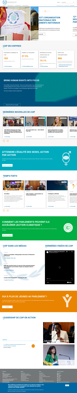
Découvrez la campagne (7, 165)
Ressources (26, 5)
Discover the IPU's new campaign (12, 104)
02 (45, 11)
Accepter (67, 385)
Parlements (11, 5)
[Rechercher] (74, 2)
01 (43, 11)
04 (49, 11)
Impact (4, 5)
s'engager (7, 306)
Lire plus (46, 38)
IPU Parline (72, 5)
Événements (18, 5)
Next (8, 141)
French (58, 2)
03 (47, 11)
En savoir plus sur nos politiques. (20, 391)
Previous (4, 141)
